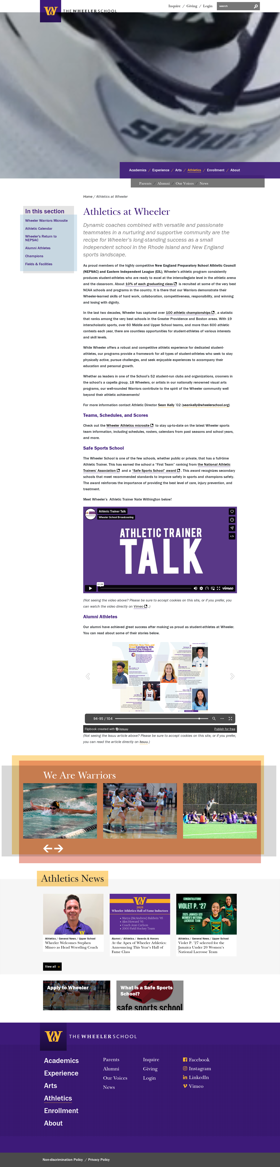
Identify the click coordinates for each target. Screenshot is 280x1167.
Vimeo (138, 606)
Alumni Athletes (37, 248)
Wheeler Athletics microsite (127, 425)
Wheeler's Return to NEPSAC (41, 238)
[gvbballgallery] (140, 811)
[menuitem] (173, 6)
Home (87, 196)
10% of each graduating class (149, 284)
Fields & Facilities (38, 264)
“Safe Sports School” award (154, 471)
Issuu (144, 742)
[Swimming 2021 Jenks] (60, 811)
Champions (34, 256)
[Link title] (78, 10)
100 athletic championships (188, 313)
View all (51, 966)
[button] (47, 848)
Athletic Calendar (38, 228)
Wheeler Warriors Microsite (46, 220)
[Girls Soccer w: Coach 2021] (220, 811)
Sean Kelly (166, 405)
